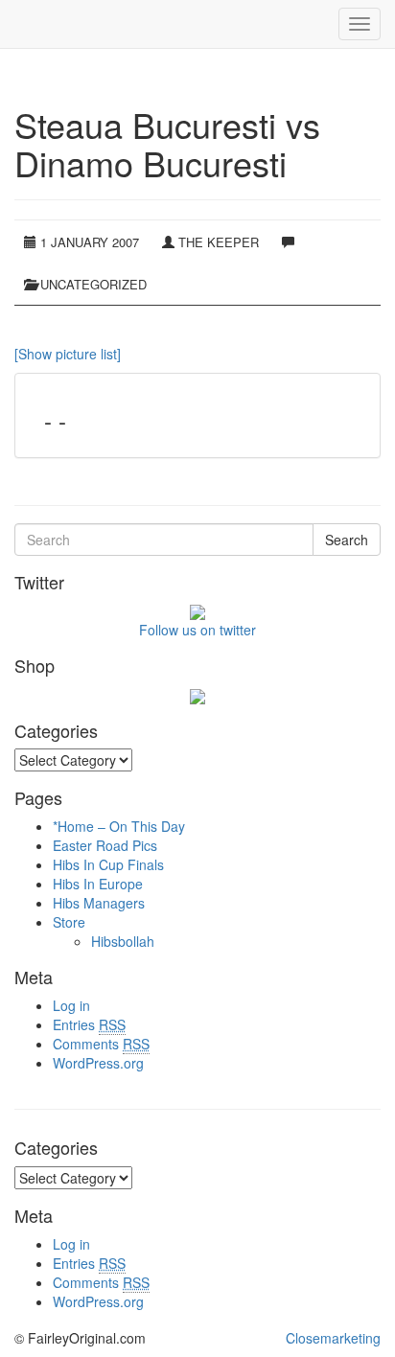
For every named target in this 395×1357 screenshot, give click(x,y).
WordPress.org (98, 1062)
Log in (71, 1005)
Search (346, 539)
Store (69, 922)
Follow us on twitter (197, 629)
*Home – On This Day (119, 826)
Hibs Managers (99, 902)
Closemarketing (333, 1337)
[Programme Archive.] (14, 24)
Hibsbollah (122, 941)
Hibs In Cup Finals (108, 864)
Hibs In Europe (98, 883)
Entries (89, 1024)
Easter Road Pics (105, 845)
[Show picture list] (67, 353)
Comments (101, 1043)
